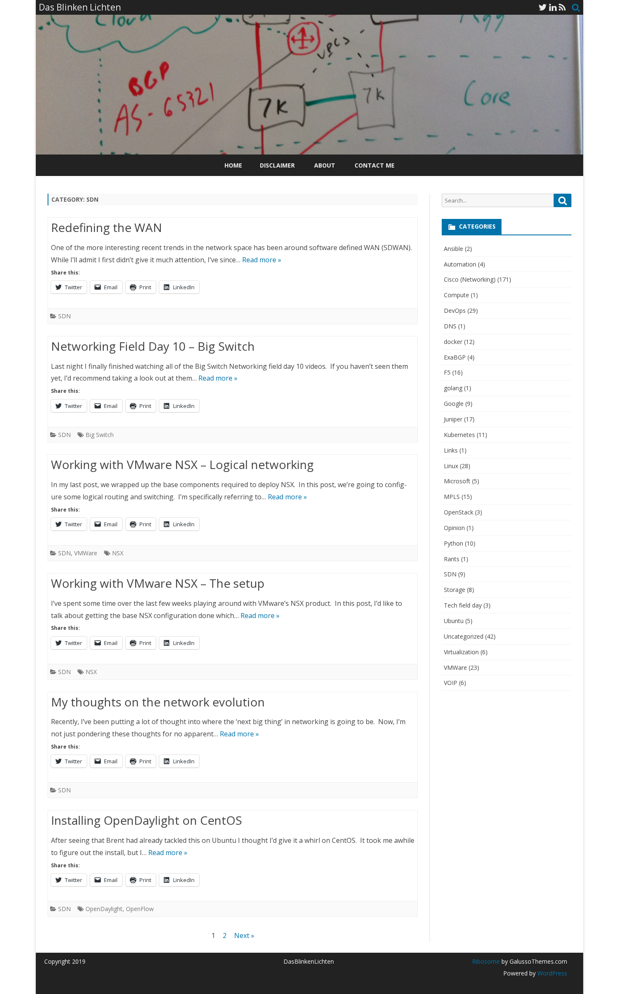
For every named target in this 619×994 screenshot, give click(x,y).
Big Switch (99, 435)
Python (453, 543)
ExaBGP (455, 357)
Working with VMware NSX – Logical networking (182, 464)
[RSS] (562, 7)
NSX (117, 553)
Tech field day (463, 605)
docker (453, 342)
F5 (447, 372)
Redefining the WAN (106, 227)
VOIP (450, 683)
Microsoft (457, 481)
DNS (450, 326)
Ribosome (486, 961)
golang (453, 388)
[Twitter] (543, 7)
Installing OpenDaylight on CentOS (146, 820)
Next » (244, 935)
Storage (454, 590)
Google (454, 404)
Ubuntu (454, 621)
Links (451, 450)
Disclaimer (277, 165)
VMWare (85, 553)
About (324, 165)
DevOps (455, 310)
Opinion (454, 528)
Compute (456, 295)
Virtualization (461, 652)
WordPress (551, 973)
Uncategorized (463, 636)
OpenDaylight (104, 909)
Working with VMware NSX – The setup (157, 583)
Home (233, 165)
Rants (451, 559)
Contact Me (375, 165)
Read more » (261, 259)
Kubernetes (459, 435)
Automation (460, 264)
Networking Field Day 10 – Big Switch (153, 346)
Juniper (453, 419)
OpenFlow (140, 909)
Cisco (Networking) (470, 279)
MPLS (452, 497)
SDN (64, 316)
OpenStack (458, 512)
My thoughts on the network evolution (158, 702)
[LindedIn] (553, 7)
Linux (451, 466)
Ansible (453, 249)
